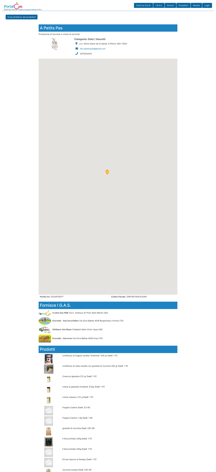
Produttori (183, 5)
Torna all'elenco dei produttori (21, 17)
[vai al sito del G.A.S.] (45, 312)
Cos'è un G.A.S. (143, 5)
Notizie (196, 5)
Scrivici (170, 5)
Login (207, 5)
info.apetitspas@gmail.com (93, 48)
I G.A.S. (159, 5)
